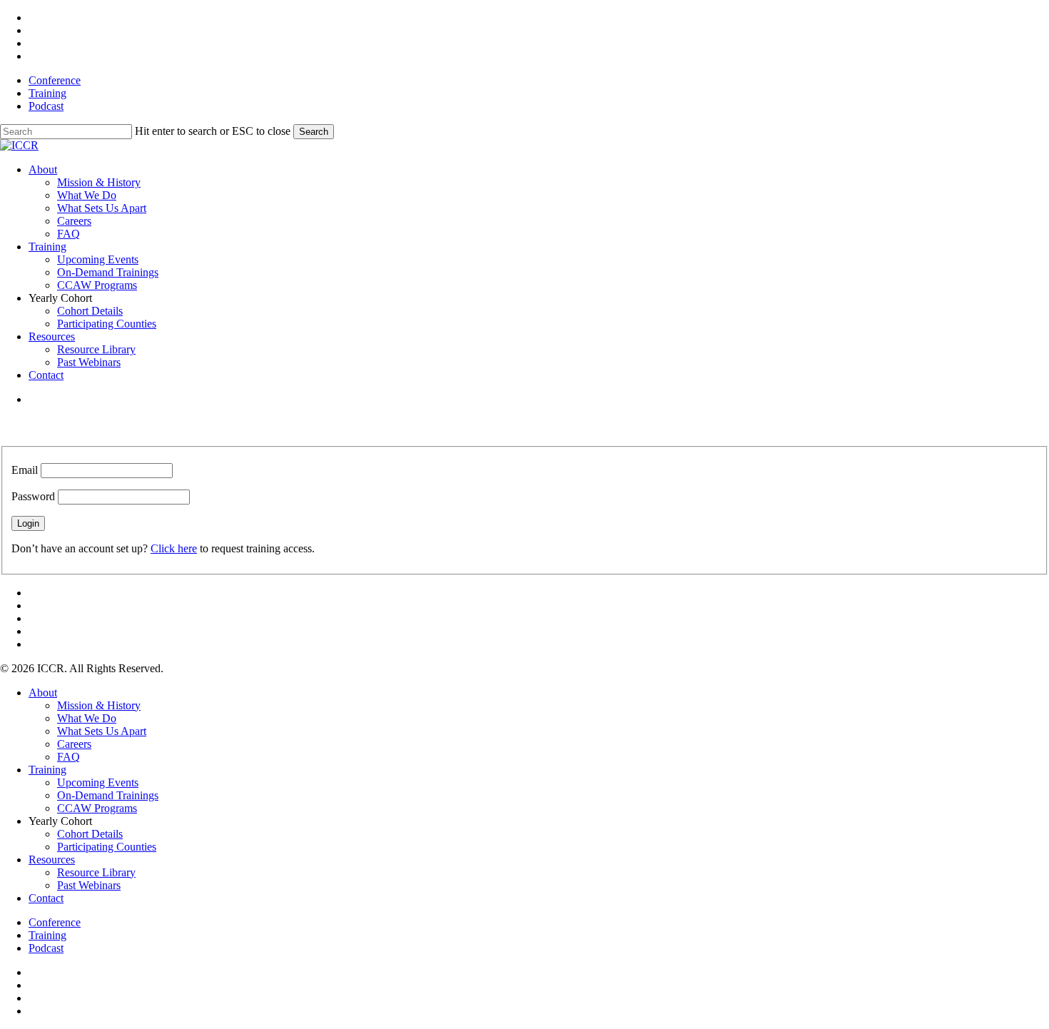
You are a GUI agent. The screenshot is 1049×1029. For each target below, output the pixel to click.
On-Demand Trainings (107, 795)
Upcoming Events (97, 782)
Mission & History (99, 705)
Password (33, 496)
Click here (174, 548)
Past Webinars (89, 885)
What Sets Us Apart (101, 731)
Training (47, 770)
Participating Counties (106, 847)
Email (24, 470)
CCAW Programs (97, 808)
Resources (52, 859)
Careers (74, 744)
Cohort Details (90, 834)
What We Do (86, 718)
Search (313, 131)
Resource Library (96, 872)
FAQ (68, 757)
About (43, 692)
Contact (46, 898)
